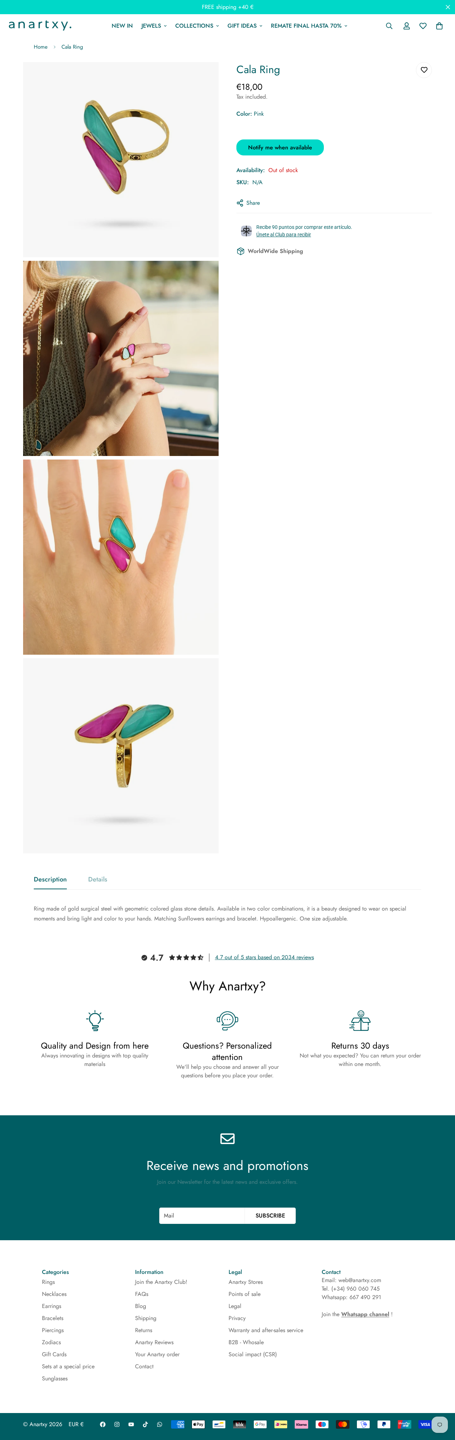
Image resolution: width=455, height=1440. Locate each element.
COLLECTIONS (194, 26)
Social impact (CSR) (253, 1354)
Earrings (51, 1306)
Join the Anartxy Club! (161, 1282)
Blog (140, 1306)
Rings (48, 1282)
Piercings (53, 1330)
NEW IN (122, 26)
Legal (235, 1306)
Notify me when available (280, 147)
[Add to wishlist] (424, 70)
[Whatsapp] (159, 1424)
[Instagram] (117, 1424)
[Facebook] (103, 1424)
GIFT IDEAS (242, 26)
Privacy (237, 1318)
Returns (143, 1330)
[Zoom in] (205, 77)
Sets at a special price (68, 1366)
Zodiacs (51, 1342)
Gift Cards (54, 1354)
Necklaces (54, 1294)
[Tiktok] (145, 1424)
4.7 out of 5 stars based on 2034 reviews (264, 957)
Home (41, 47)
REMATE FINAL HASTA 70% (306, 26)
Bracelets (52, 1318)
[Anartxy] (39, 26)
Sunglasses (55, 1378)
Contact (144, 1366)
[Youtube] (131, 1424)
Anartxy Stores (246, 1282)
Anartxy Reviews (154, 1342)
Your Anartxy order (157, 1354)
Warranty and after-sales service (266, 1330)
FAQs (141, 1294)
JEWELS (151, 26)
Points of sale (245, 1294)
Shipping (145, 1318)
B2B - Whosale (246, 1342)
